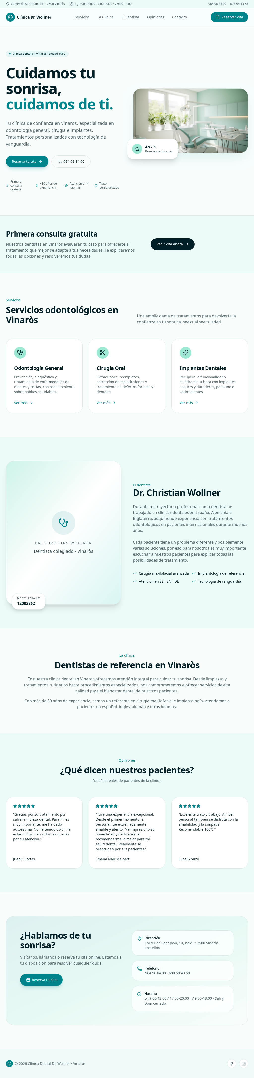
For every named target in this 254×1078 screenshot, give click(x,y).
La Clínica (105, 17)
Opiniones (155, 17)
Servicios (82, 17)
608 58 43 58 (239, 4)
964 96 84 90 (217, 4)
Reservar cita (232, 17)
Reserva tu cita (24, 161)
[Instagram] (243, 1063)
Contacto (179, 17)
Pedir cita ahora (170, 244)
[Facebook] (231, 1063)
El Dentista (130, 17)
